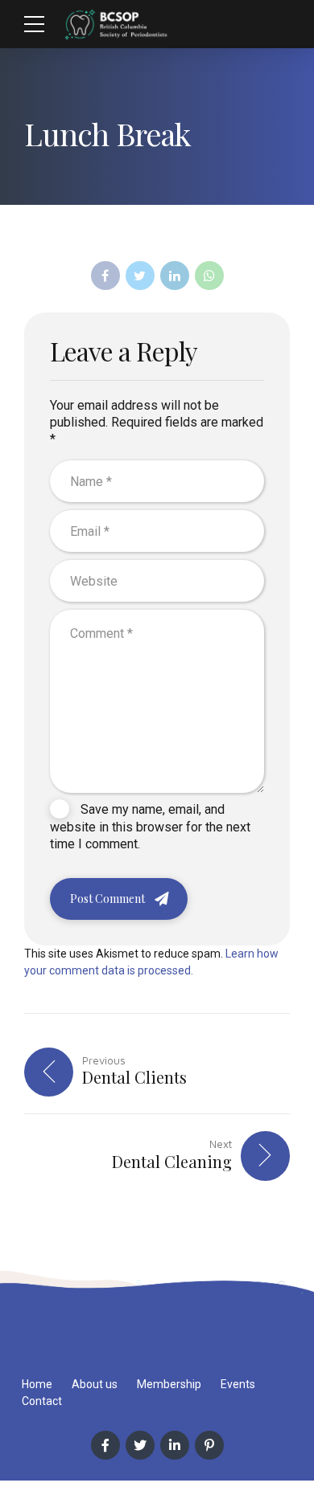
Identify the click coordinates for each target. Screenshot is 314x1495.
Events (238, 1384)
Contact (42, 1401)
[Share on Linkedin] (174, 275)
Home (37, 1384)
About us (95, 1384)
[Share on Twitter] (140, 275)
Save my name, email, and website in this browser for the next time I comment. (150, 827)
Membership (169, 1384)
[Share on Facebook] (105, 275)
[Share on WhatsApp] (209, 275)
